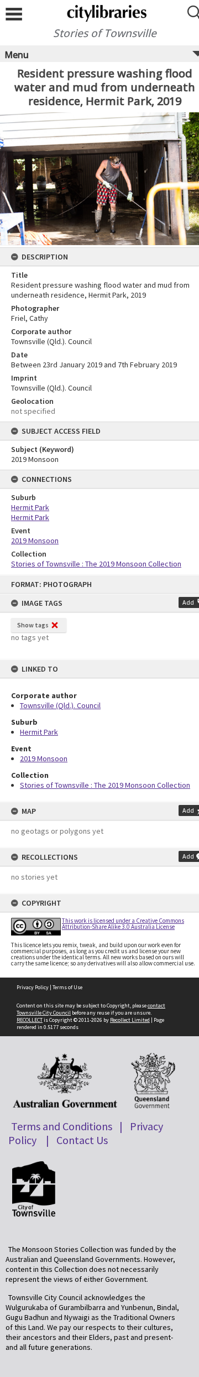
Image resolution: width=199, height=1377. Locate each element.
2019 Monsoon (43, 758)
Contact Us (82, 1140)
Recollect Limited (130, 1019)
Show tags (33, 625)
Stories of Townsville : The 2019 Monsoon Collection (105, 785)
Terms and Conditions (61, 1126)
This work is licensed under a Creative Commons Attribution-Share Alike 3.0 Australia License (123, 924)
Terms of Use (67, 987)
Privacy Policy (33, 987)
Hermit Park (39, 732)
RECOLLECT (30, 1019)
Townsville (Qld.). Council (60, 705)
